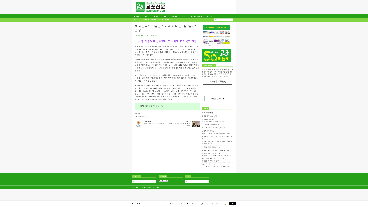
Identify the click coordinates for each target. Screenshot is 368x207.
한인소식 (137, 16)
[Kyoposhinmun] (184, 13)
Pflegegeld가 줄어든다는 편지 (211, 124)
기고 (183, 16)
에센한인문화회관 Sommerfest (211, 147)
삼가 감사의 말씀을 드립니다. (211, 116)
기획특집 (155, 16)
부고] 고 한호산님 (207, 113)
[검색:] (223, 20)
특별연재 (174, 16)
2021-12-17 (140, 35)
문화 (146, 16)
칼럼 (164, 16)
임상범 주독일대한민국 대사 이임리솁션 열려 (215, 150)
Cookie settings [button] (221, 204)
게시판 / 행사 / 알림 (196, 16)
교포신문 (209, 16)
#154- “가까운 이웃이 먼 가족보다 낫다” (214, 128)
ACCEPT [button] (232, 204)
